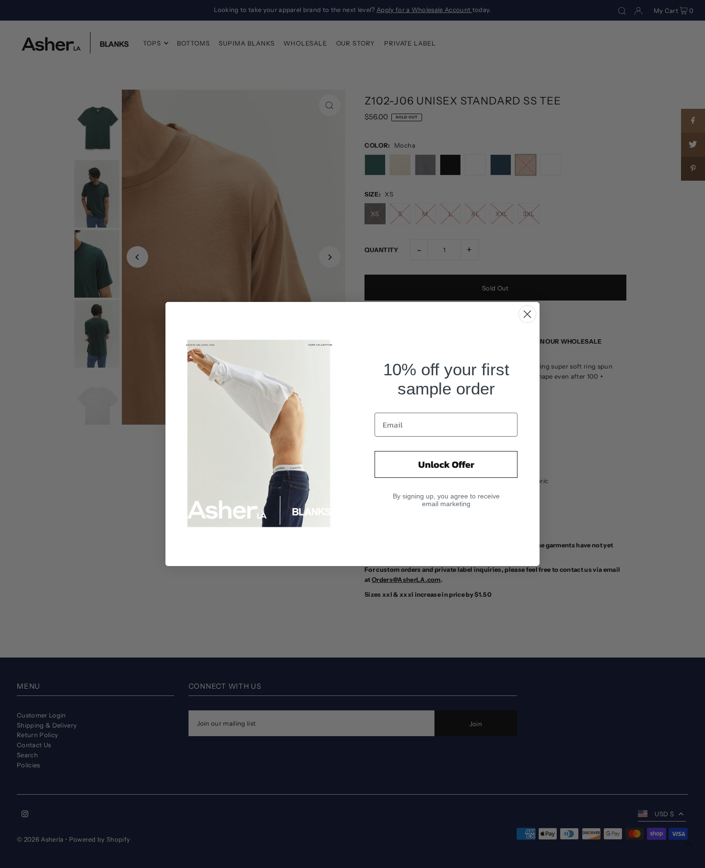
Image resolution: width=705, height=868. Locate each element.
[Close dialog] (527, 314)
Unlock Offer (446, 464)
